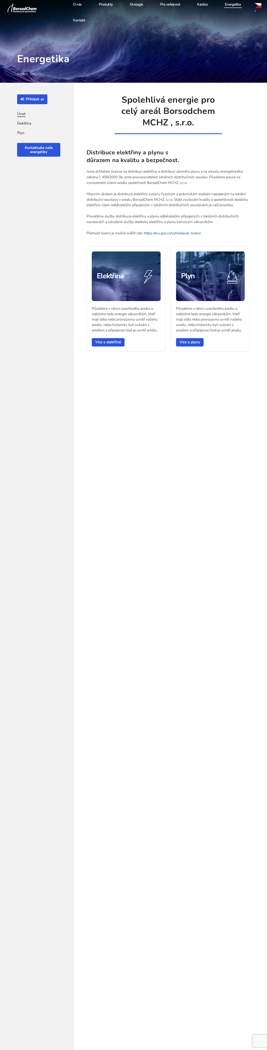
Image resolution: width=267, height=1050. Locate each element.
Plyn (20, 133)
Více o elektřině (108, 342)
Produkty (106, 4)
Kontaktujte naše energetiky (39, 149)
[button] (258, 8)
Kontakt (79, 20)
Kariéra (202, 4)
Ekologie (136, 4)
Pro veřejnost (170, 4)
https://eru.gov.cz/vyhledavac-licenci (172, 233)
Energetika (233, 4)
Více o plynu (190, 342)
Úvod (21, 113)
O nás (77, 4)
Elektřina (24, 123)
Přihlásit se (34, 99)
